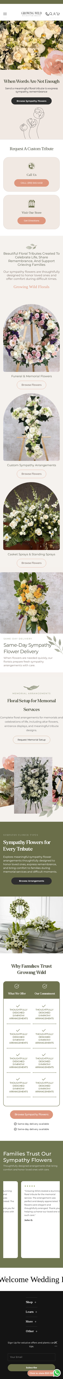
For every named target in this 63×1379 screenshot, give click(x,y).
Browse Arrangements (31, 881)
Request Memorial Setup (32, 739)
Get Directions (31, 220)
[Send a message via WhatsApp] (56, 1373)
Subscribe (31, 1367)
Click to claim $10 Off (41, 1373)
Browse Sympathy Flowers (31, 101)
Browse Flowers (31, 384)
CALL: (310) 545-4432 (31, 182)
